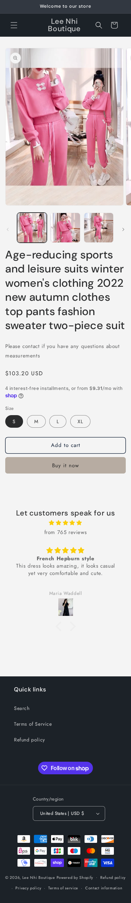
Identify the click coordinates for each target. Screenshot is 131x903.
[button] (14, 25)
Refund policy (29, 739)
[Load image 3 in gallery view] (99, 227)
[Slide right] (123, 229)
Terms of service (63, 888)
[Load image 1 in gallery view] (32, 227)
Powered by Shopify (75, 877)
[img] (65, 523)
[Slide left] (7, 229)
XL (80, 421)
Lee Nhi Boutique (38, 877)
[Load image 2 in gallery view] (65, 227)
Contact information (103, 888)
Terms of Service (33, 723)
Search (22, 708)
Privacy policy (28, 888)
